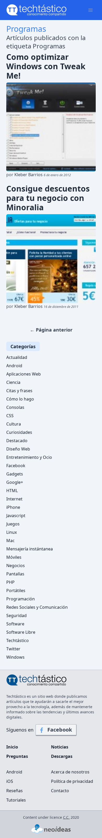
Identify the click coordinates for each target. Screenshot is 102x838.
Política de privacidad (72, 781)
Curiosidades (19, 432)
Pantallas (15, 574)
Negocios (15, 565)
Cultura (13, 424)
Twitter (13, 649)
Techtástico (17, 640)
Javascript (15, 515)
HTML (12, 490)
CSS (10, 415)
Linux (11, 532)
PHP (10, 582)
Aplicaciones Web (23, 374)
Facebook (15, 465)
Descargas (61, 756)
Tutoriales (16, 800)
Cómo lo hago (20, 399)
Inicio (12, 747)
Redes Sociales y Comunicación (37, 607)
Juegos (13, 524)
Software (15, 624)
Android (14, 366)
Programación (20, 599)
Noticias (59, 747)
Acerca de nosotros (70, 772)
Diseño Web (18, 449)
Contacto (60, 790)
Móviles (13, 557)
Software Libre (20, 632)
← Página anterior (51, 330)
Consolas (15, 407)
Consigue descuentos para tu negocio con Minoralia (48, 198)
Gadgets (14, 474)
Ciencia (13, 382)
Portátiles (15, 590)
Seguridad (16, 615)
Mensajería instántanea (29, 549)
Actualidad (16, 357)
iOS (9, 781)
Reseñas (14, 790)
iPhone (13, 507)
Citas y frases (19, 390)
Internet (14, 499)
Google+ (14, 482)
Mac (10, 540)
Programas (26, 28)
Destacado (16, 440)
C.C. (66, 817)
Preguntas (17, 756)
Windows (15, 657)
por (38, 174)
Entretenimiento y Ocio (29, 457)
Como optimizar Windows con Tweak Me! (46, 66)
